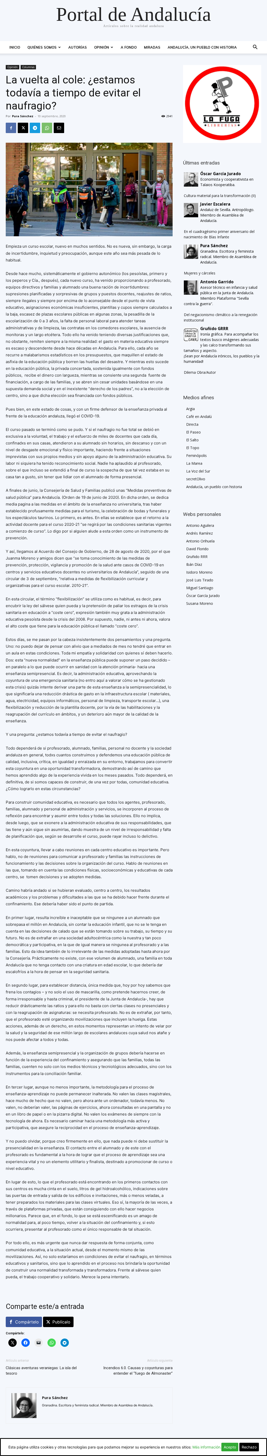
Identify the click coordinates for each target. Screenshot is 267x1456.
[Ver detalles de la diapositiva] (222, 104)
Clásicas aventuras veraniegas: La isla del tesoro (41, 1371)
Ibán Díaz (194, 564)
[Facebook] (11, 128)
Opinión (101, 47)
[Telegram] (35, 128)
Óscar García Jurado (203, 595)
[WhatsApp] (47, 128)
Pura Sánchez (22, 116)
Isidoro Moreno (199, 572)
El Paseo (193, 432)
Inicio (14, 47)
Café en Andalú (199, 416)
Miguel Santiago (199, 587)
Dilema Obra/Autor (200, 372)
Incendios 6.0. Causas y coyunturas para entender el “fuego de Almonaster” (138, 1371)
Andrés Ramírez (199, 533)
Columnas (28, 67)
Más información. (206, 1447)
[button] (255, 47)
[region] (222, 104)
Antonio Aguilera (200, 525)
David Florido (197, 548)
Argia (190, 408)
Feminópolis (196, 455)
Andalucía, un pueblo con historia (202, 47)
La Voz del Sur (198, 471)
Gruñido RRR (197, 556)
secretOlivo (195, 478)
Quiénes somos (42, 47)
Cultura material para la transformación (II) (220, 195)
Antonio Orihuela (200, 541)
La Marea (194, 463)
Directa (192, 424)
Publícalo (61, 1321)
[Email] (59, 128)
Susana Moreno (199, 603)
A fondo (129, 47)
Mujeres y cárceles (199, 273)
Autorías (77, 47)
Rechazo (249, 1447)
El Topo (192, 447)
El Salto (192, 439)
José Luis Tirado (199, 580)
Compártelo (27, 1321)
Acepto (230, 1447)
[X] (23, 128)
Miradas (152, 47)
